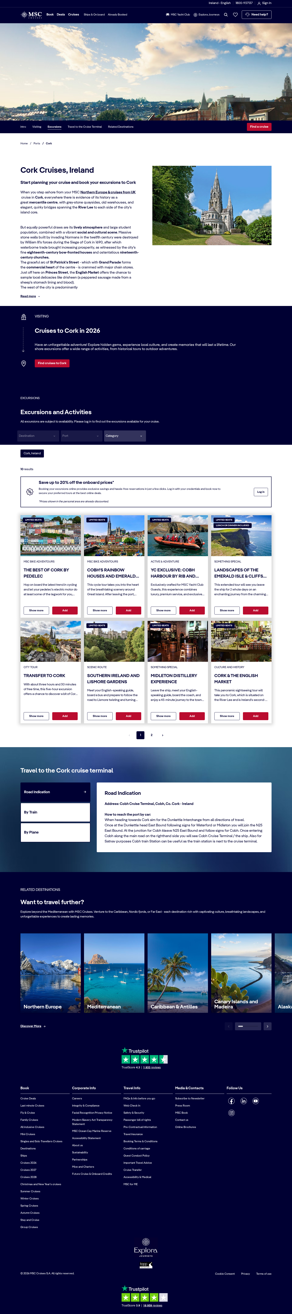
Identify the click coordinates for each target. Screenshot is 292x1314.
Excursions (54, 126)
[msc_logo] (31, 15)
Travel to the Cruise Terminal (85, 126)
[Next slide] (268, 1026)
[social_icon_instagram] (231, 1113)
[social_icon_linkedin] (243, 1101)
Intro (23, 126)
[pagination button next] (163, 735)
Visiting (36, 126)
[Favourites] (235, 15)
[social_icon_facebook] (231, 1101)
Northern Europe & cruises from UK (108, 192)
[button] (125, 436)
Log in (261, 492)
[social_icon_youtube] (256, 1101)
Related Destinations (120, 126)
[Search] (226, 15)
